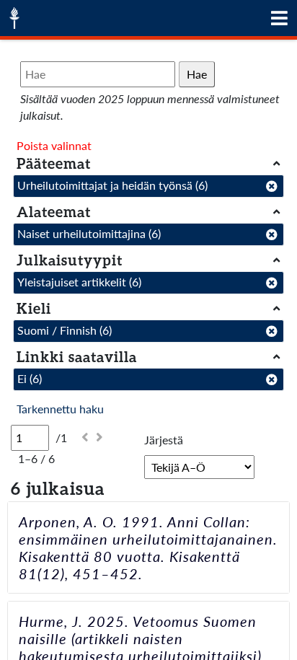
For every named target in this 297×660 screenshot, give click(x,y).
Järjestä (163, 439)
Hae (197, 74)
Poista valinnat (54, 145)
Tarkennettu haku (60, 408)
